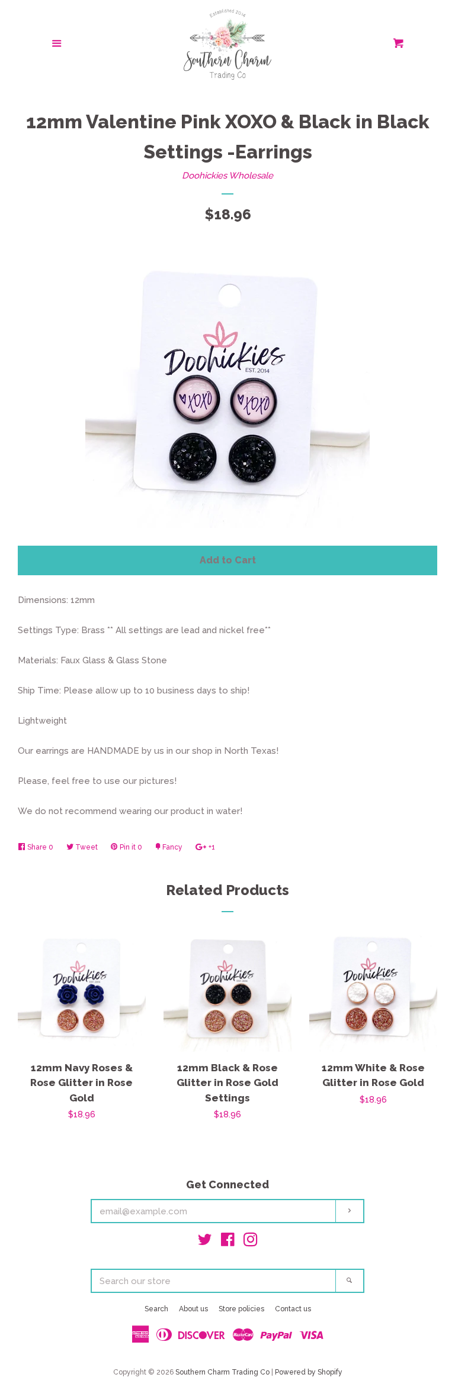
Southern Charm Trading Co (222, 1372)
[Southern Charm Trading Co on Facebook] (227, 1242)
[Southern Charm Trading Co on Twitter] (205, 1242)
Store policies (241, 1309)
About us (193, 1309)
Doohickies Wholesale (227, 175)
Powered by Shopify (308, 1372)
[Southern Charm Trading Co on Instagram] (250, 1242)
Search (156, 1309)
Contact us (293, 1309)
